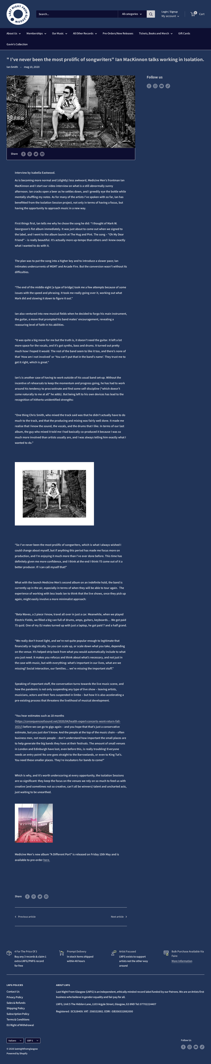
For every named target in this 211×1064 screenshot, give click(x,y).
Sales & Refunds (16, 1003)
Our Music (58, 33)
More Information (182, 961)
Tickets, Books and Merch (154, 33)
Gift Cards (184, 33)
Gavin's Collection (17, 44)
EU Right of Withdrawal (20, 1025)
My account (169, 16)
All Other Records (83, 33)
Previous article (27, 916)
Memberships (35, 33)
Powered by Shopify (17, 1053)
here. (46, 860)
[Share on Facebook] (23, 154)
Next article (117, 916)
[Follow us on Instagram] (155, 85)
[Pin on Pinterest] (29, 154)
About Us (12, 33)
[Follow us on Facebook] (149, 85)
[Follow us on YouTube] (161, 85)
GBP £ (30, 1040)
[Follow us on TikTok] (168, 85)
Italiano (12, 1040)
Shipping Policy (16, 1008)
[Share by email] (42, 154)
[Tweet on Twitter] (36, 154)
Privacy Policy (15, 997)
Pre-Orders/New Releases (118, 33)
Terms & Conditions (18, 1019)
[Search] (151, 14)
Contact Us (13, 991)
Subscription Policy (18, 1014)
